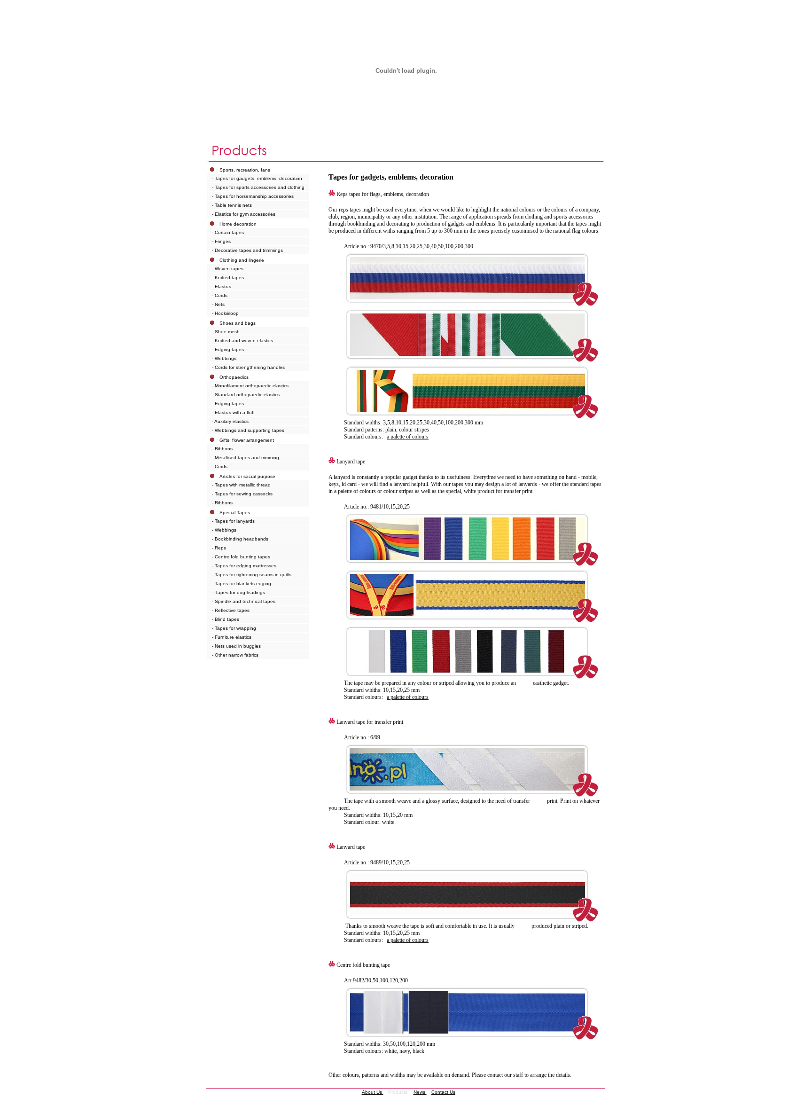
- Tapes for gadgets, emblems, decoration (257, 178)
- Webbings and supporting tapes (248, 430)
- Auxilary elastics (230, 421)
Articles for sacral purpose (247, 476)
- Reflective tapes (231, 610)
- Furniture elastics (231, 637)
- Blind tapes (225, 619)
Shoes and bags (237, 323)
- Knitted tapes (228, 277)
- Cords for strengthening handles (248, 367)
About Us (372, 1092)
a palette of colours (408, 436)
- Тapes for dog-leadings (238, 592)
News (420, 1092)
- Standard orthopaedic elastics (246, 394)
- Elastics (221, 286)
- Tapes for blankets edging (241, 583)
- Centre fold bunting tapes (241, 556)
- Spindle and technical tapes (243, 601)
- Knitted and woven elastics (242, 340)
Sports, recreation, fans (244, 169)
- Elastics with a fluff (233, 412)
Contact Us (443, 1092)
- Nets (218, 304)
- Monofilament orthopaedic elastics (250, 385)
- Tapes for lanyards (233, 521)
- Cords (219, 295)
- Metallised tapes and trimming (245, 457)
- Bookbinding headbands (240, 538)
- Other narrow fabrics (235, 655)
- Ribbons (222, 448)
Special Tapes (234, 512)
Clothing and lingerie (241, 260)
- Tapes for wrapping (234, 628)
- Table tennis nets (232, 205)
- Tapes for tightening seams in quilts (251, 574)
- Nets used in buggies (236, 646)
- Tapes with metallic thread (241, 484)
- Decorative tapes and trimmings (247, 250)
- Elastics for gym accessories (243, 214)
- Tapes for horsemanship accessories (253, 196)
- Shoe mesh (226, 331)
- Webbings (224, 358)
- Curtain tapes (228, 232)
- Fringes (221, 241)
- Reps (219, 547)
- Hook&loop (225, 313)
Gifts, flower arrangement (246, 440)
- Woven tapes (227, 268)
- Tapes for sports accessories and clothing (258, 187)
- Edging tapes (228, 349)
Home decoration (238, 224)
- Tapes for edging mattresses (244, 565)
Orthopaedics (234, 377)
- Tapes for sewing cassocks (242, 493)
